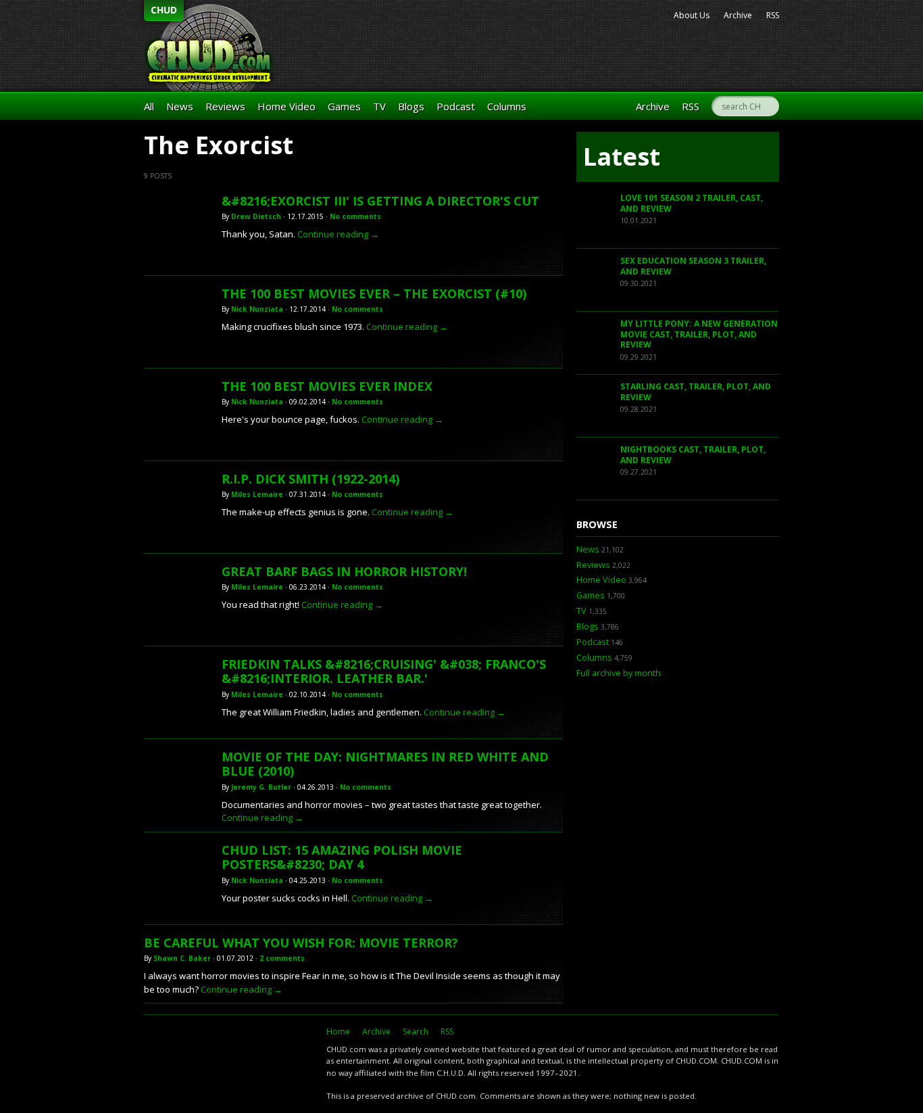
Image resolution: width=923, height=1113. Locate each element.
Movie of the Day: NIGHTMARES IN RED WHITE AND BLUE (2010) (385, 764)
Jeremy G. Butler (261, 787)
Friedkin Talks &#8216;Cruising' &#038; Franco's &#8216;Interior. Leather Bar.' (384, 671)
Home (338, 1031)
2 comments (282, 958)
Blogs (411, 106)
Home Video (286, 106)
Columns (506, 106)
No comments (355, 216)
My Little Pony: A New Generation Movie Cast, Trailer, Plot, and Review (699, 334)
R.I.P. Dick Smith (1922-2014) (310, 479)
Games (344, 106)
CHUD (164, 9)
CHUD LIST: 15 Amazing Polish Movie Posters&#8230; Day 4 (342, 857)
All (149, 106)
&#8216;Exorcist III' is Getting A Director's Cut (380, 201)
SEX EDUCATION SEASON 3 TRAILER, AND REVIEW (693, 266)
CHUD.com (228, 1056)
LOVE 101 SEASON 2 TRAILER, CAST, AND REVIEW (691, 203)
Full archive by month (618, 673)
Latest (621, 156)
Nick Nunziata (257, 309)
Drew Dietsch (256, 216)
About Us (691, 15)
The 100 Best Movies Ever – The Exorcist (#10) (374, 293)
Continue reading (338, 234)
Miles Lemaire (257, 494)
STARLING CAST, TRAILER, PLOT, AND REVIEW (695, 392)
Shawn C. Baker (182, 958)
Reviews (225, 106)
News (179, 106)
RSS (772, 15)
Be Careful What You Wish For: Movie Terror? (301, 942)
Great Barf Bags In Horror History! (344, 571)
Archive (738, 15)
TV (379, 106)
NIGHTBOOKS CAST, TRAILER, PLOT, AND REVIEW (693, 455)
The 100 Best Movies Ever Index (327, 386)
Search (415, 1031)
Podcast (455, 106)
